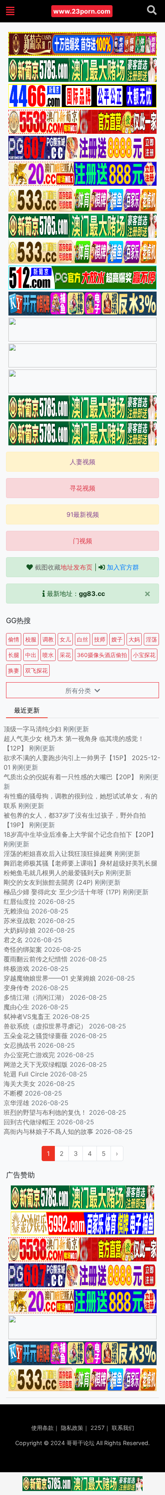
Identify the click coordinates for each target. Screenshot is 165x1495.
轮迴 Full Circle (26, 1074)
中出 (30, 654)
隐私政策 (72, 1427)
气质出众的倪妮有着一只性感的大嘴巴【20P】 (70, 777)
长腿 (13, 654)
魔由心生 (16, 1007)
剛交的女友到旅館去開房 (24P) (49, 882)
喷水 (48, 654)
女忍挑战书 (20, 1045)
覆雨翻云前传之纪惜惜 (36, 959)
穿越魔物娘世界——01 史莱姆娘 (50, 978)
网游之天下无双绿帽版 (36, 1064)
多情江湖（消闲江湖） (36, 997)
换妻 (13, 670)
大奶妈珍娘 (20, 930)
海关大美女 (20, 1084)
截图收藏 (64, 567)
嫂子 (117, 639)
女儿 (65, 639)
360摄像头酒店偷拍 (102, 654)
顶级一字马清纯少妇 (32, 729)
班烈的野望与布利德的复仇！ (45, 1112)
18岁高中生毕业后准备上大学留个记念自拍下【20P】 (80, 834)
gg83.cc (92, 594)
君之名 (13, 940)
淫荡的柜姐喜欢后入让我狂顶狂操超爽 (59, 854)
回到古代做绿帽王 (29, 1122)
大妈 (134, 639)
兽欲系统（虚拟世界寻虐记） (45, 1026)
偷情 (13, 639)
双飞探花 (36, 670)
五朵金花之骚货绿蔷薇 (36, 1036)
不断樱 (13, 1093)
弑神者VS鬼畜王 (27, 1016)
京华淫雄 (16, 1103)
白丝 (82, 639)
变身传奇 (16, 988)
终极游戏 (16, 969)
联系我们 (123, 1427)
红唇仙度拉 (20, 901)
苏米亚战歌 (20, 921)
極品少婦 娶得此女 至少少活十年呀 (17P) (62, 892)
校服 (30, 639)
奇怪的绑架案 (23, 949)
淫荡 (151, 639)
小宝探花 (144, 654)
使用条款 (42, 1427)
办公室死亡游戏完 (29, 1055)
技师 (99, 639)
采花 (65, 654)
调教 (48, 639)
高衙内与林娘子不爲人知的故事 (48, 1132)
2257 (98, 1427)
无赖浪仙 (16, 911)
